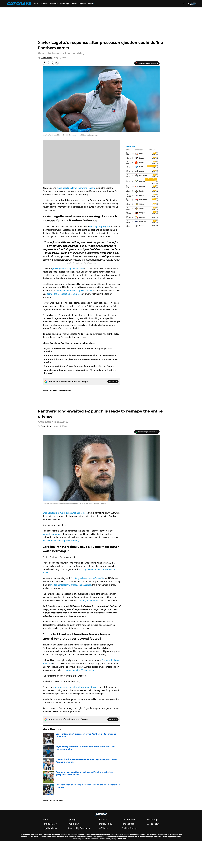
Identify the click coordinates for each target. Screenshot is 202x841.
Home (45, 391)
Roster (74, 3)
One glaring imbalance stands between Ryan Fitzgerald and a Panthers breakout (80, 371)
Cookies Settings (129, 828)
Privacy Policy (105, 824)
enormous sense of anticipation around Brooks (75, 687)
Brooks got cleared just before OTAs (87, 578)
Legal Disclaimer (50, 828)
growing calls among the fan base (68, 268)
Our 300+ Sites (128, 819)
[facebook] (183, 3)
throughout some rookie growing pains (74, 290)
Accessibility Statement (79, 828)
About (45, 819)
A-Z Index (103, 828)
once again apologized (99, 226)
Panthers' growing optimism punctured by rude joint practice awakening (80, 355)
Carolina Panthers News (60, 391)
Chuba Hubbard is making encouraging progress (65, 513)
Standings (64, 3)
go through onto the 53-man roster (78, 670)
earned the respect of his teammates (64, 294)
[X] (189, 3)
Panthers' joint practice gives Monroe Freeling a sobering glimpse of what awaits (81, 360)
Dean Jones (46, 58)
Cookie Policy (153, 824)
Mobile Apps (152, 819)
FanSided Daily (50, 824)
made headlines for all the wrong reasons (76, 188)
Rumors (44, 3)
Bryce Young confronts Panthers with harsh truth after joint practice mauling (78, 349)
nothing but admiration (89, 600)
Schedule (54, 3)
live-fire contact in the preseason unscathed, (71, 585)
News (36, 3)
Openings (72, 819)
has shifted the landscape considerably (61, 540)
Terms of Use (128, 824)
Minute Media (30, 834)
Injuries (82, 3)
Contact (103, 819)
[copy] (57, 63)
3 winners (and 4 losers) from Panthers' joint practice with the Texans (79, 366)
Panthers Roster (57, 801)
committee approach (52, 534)
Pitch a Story (73, 824)
